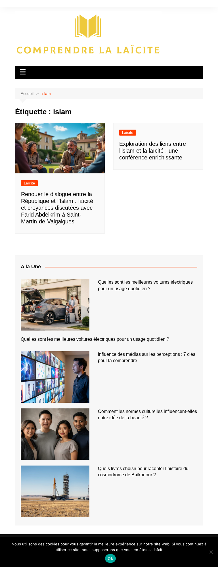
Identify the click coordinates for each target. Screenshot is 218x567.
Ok (110, 558)
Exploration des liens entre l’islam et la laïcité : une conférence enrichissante (152, 151)
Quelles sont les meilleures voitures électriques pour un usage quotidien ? (95, 339)
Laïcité (29, 183)
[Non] (211, 552)
